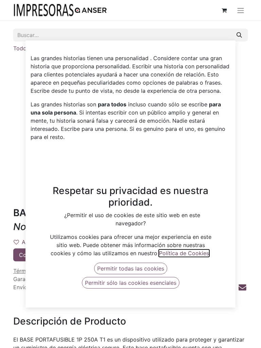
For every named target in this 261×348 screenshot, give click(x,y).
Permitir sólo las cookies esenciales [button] (130, 282)
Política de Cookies (184, 253)
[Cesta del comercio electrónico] (224, 10)
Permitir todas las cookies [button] (130, 268)
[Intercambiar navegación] (240, 10)
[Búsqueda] (239, 35)
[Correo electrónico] (242, 287)
